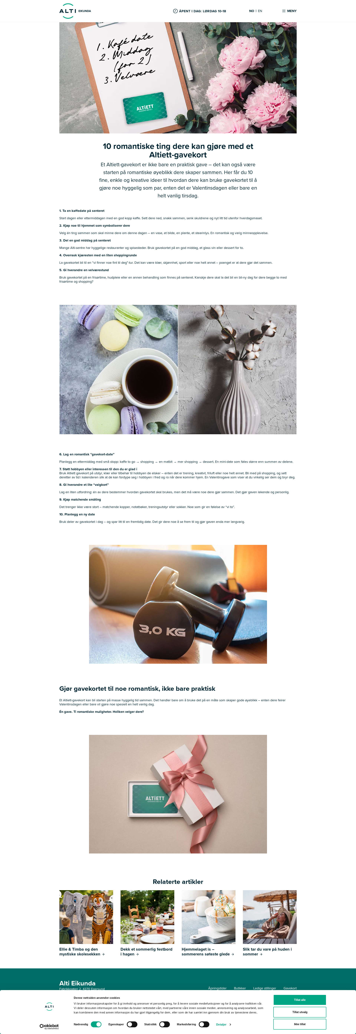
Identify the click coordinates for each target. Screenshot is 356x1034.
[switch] (132, 1024)
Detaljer (221, 1024)
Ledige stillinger (264, 988)
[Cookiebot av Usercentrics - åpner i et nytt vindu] (49, 1027)
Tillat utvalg (299, 1012)
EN (260, 11)
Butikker (240, 988)
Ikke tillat (300, 1024)
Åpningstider (217, 988)
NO (251, 11)
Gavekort (290, 988)
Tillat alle (300, 999)
